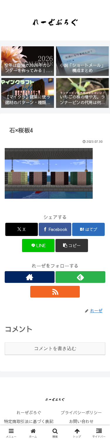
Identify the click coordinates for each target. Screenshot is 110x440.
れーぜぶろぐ (28, 412)
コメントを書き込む (55, 348)
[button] (71, 245)
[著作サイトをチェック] (30, 277)
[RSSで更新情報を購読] (55, 292)
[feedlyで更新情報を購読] (80, 277)
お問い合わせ (81, 421)
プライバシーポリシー (81, 412)
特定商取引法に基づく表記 (28, 421)
